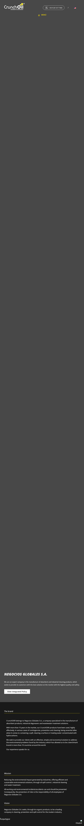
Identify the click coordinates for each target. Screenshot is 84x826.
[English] (76, 8)
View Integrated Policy (17, 691)
